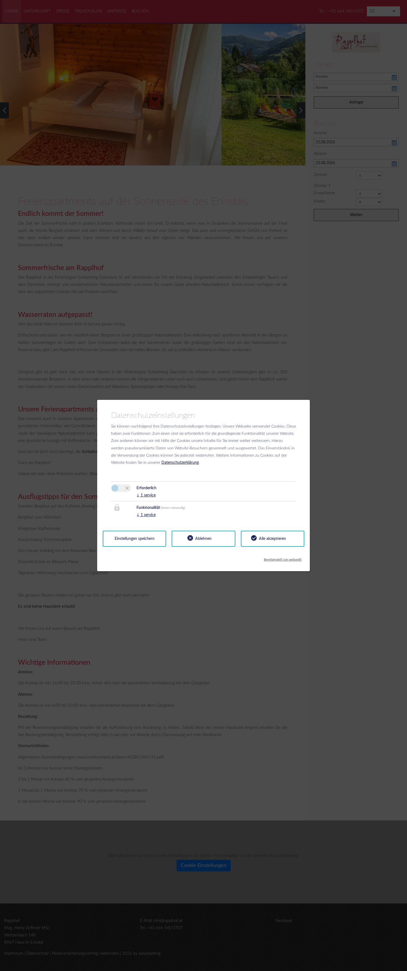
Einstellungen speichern (134, 539)
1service (146, 495)
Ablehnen (203, 539)
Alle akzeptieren (272, 539)
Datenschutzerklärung (180, 463)
